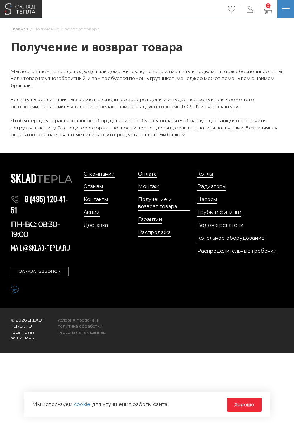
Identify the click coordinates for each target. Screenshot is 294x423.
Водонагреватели (220, 225)
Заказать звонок (40, 271)
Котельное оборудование (231, 238)
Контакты (96, 199)
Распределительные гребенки (237, 251)
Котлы (205, 174)
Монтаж (148, 186)
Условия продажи (77, 320)
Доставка (96, 225)
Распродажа (154, 232)
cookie (83, 404)
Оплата (147, 174)
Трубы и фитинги (219, 212)
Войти (250, 9)
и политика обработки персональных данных (81, 326)
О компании (99, 174)
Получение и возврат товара (157, 203)
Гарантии (150, 219)
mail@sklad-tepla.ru (40, 247)
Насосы (207, 199)
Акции (92, 212)
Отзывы (93, 186)
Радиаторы (211, 186)
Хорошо (244, 404)
